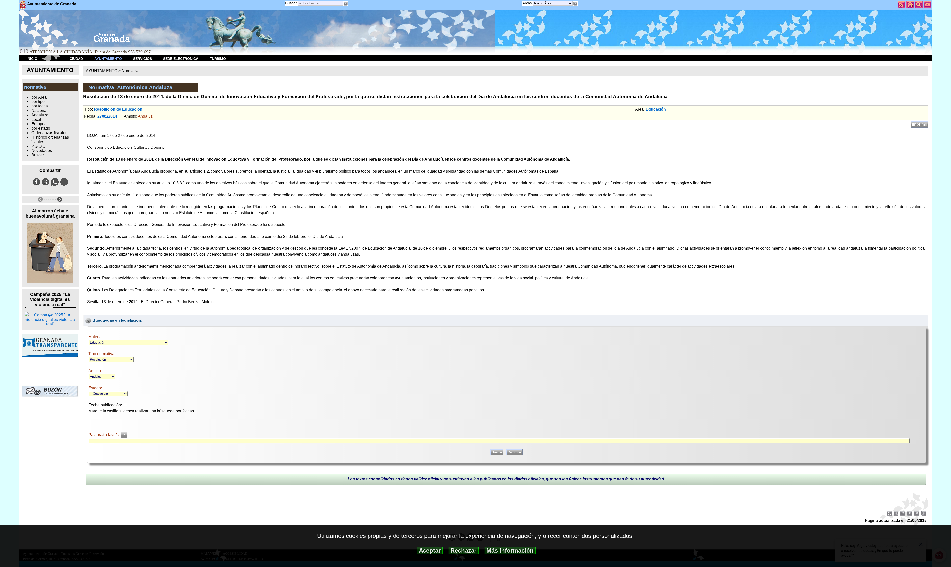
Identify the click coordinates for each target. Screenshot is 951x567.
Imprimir (919, 124)
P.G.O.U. (39, 146)
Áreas (527, 3)
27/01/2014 (107, 116)
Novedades (41, 150)
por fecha (39, 106)
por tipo (38, 101)
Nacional (39, 110)
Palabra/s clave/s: (104, 435)
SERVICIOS (142, 59)
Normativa (131, 71)
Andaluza (39, 115)
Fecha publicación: (105, 405)
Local (36, 119)
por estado (40, 128)
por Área (39, 97)
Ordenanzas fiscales (49, 133)
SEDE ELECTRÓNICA (180, 59)
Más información (510, 550)
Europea (39, 124)
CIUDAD (76, 59)
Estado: (95, 388)
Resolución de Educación (118, 109)
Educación (656, 109)
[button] (575, 3)
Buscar (291, 3)
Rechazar (463, 550)
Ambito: (95, 371)
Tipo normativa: (101, 354)
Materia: (95, 337)
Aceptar (429, 550)
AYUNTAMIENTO (108, 59)
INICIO (32, 59)
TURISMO (218, 59)
